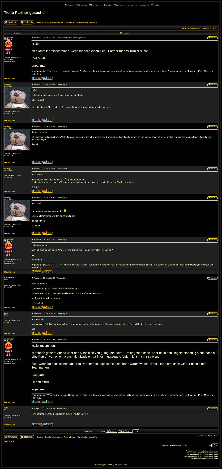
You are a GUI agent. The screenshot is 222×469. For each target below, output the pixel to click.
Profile (109, 5)
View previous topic (191, 28)
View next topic (210, 28)
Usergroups (97, 5)
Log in (156, 5)
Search (70, 5)
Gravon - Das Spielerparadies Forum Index (56, 22)
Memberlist (82, 5)
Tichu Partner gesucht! (24, 12)
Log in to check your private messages (132, 5)
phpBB (105, 465)
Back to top (9, 78)
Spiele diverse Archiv (87, 22)
